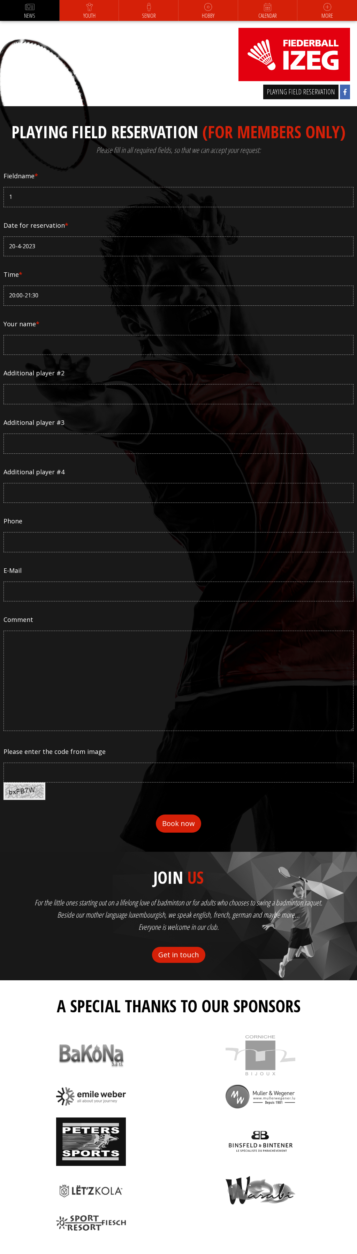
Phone (12, 521)
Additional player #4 (33, 472)
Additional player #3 (33, 422)
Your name (21, 324)
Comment (18, 619)
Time (12, 274)
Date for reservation (35, 225)
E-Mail (12, 570)
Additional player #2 (33, 373)
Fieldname (20, 176)
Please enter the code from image (54, 751)
